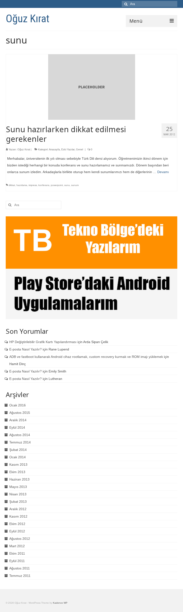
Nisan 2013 (17, 494)
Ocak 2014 (17, 457)
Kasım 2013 (18, 464)
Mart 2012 (17, 546)
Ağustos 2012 (19, 539)
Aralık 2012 (17, 509)
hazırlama (21, 185)
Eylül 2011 (17, 561)
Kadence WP (60, 602)
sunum (75, 185)
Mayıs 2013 (18, 487)
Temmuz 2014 (20, 442)
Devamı (163, 172)
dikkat (12, 185)
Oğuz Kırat (27, 18)
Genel (79, 149)
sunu (67, 185)
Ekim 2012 (17, 524)
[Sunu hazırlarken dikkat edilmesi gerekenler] (91, 87)
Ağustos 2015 (19, 413)
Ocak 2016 (17, 405)
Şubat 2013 (18, 501)
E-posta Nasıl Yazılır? (25, 349)
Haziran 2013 (19, 479)
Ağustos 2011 (19, 568)
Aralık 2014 (17, 420)
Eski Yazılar (68, 149)
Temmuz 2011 (19, 576)
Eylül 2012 (17, 531)
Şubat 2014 (18, 450)
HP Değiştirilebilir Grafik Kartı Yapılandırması (42, 342)
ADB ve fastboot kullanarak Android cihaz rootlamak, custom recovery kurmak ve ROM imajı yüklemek (86, 357)
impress (33, 185)
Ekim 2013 (17, 472)
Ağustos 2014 (19, 435)
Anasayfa (54, 149)
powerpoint (57, 185)
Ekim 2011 (17, 553)
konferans (43, 185)
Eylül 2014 (17, 427)
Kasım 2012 (18, 516)
